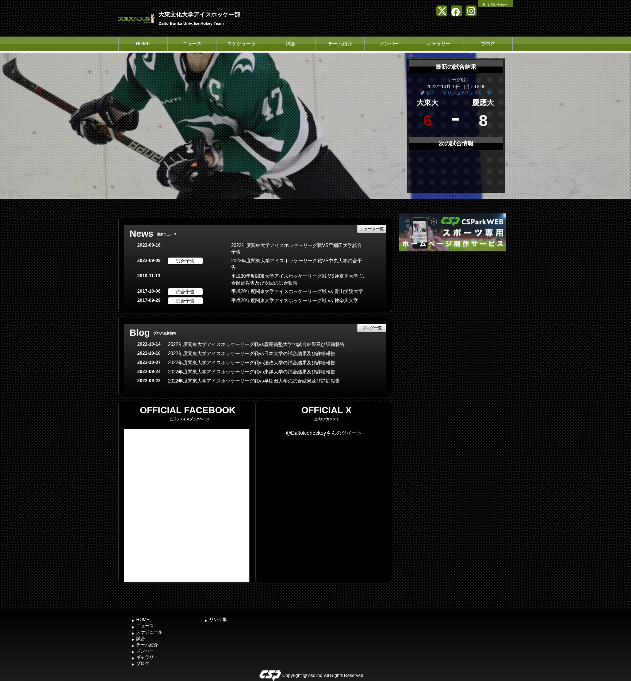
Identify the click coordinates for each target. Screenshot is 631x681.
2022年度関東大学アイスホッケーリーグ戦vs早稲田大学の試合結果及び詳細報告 (254, 381)
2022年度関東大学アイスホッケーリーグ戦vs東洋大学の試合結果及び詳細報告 (251, 371)
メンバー (389, 43)
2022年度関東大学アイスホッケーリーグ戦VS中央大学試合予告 (296, 264)
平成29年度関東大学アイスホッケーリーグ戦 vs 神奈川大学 (294, 300)
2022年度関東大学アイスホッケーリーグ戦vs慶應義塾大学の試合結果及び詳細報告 (256, 344)
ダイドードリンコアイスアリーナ (458, 93)
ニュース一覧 (372, 228)
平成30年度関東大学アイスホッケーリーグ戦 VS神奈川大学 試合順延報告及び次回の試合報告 (297, 279)
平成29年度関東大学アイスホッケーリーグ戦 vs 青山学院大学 (297, 291)
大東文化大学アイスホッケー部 (199, 14)
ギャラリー (439, 43)
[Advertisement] (452, 308)
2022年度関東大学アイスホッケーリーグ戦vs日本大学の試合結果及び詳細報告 (251, 353)
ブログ (488, 43)
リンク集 (218, 619)
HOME (143, 43)
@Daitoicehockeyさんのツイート (324, 432)
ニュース (192, 43)
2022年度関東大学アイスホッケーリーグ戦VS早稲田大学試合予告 (296, 249)
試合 (290, 43)
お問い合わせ (497, 5)
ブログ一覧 (372, 327)
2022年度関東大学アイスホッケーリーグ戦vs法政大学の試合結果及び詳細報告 (251, 362)
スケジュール (241, 43)
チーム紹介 (340, 43)
